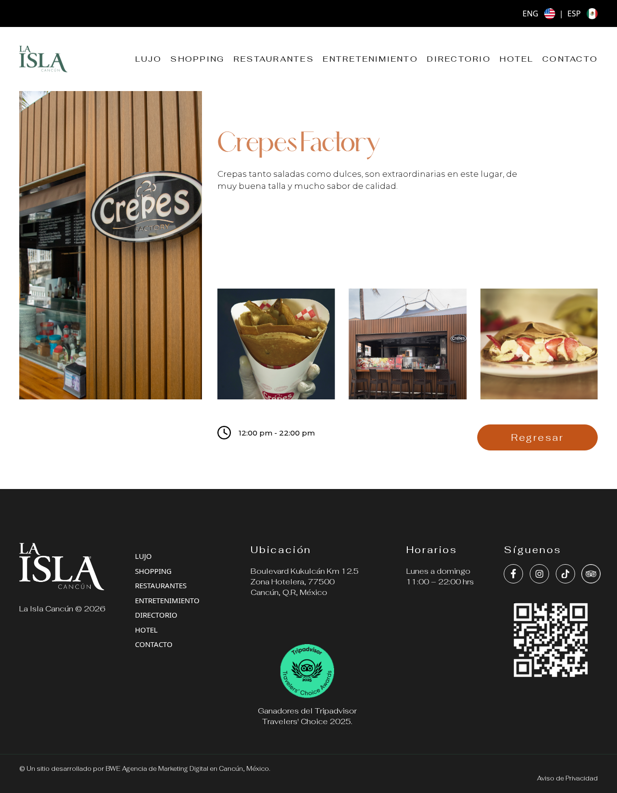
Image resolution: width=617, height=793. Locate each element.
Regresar (537, 437)
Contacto (570, 59)
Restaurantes (273, 59)
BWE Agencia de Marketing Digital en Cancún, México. (188, 769)
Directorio (458, 59)
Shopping (197, 59)
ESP (574, 13)
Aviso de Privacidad (567, 778)
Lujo (148, 59)
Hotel (516, 59)
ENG (530, 13)
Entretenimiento (370, 59)
